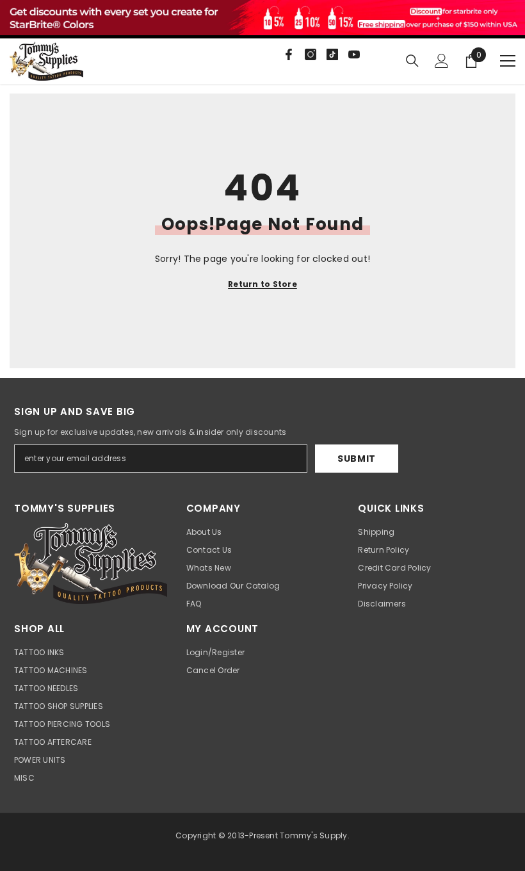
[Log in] (442, 61)
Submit (356, 458)
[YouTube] (354, 54)
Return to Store (262, 284)
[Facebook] (289, 54)
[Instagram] (310, 54)
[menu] (507, 61)
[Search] (412, 61)
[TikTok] (332, 54)
